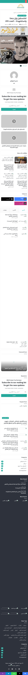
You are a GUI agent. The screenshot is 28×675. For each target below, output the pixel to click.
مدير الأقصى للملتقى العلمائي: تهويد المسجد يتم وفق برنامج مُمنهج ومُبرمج (15, 422)
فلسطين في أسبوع (17, 12)
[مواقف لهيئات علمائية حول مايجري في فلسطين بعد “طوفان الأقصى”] (5, 553)
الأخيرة (14, 210)
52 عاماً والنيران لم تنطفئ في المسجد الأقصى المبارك (11, 429)
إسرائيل (24, 625)
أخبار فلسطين (23, 461)
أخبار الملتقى (23, 468)
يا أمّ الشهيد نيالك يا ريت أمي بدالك (11, 234)
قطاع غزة (16, 637)
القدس (12, 630)
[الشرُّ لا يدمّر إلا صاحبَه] (23, 502)
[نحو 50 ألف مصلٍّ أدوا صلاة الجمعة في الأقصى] (22, 216)
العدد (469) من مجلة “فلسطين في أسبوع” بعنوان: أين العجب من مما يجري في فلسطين (7, 183)
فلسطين (21, 637)
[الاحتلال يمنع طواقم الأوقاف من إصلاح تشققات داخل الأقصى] (23, 449)
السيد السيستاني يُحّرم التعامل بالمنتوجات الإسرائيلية (10, 228)
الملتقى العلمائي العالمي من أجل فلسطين (18, 635)
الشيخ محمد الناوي (22, 630)
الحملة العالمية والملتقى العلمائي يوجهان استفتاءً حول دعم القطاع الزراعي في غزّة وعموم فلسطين (9, 442)
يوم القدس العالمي (22, 639)
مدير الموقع (23, 24)
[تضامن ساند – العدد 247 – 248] (23, 610)
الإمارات (19, 625)
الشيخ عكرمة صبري (8, 627)
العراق (16, 630)
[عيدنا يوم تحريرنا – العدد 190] (5, 615)
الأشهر (23, 210)
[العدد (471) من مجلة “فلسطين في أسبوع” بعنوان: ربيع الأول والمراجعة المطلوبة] (7, 160)
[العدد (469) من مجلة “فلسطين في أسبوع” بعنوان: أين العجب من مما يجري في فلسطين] (7, 176)
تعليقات (5, 210)
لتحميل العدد (24, 65)
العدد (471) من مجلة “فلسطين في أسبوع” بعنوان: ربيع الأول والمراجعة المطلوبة (8, 167)
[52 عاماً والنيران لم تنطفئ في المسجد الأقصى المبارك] (23, 430)
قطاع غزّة (10, 637)
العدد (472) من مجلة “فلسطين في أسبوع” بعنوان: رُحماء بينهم (22, 166)
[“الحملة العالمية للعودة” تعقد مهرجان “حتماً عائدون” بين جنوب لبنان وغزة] (23, 615)
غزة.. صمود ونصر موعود (12, 342)
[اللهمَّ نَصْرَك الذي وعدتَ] (22, 223)
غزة (25, 637)
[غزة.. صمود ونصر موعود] (22, 344)
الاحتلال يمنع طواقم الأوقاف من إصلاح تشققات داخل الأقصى (10, 448)
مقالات (24, 463)
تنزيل (21, 65)
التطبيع (7, 625)
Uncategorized (22, 470)
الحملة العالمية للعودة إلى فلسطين (20, 627)
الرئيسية (24, 12)
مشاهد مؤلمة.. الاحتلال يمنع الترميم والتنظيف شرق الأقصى (10, 435)
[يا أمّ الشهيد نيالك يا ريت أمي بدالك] (22, 286)
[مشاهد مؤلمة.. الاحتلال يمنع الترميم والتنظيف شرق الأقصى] (23, 436)
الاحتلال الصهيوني (13, 625)
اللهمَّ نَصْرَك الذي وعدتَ (12, 221)
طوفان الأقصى (6, 635)
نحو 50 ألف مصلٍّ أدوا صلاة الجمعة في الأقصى (11, 215)
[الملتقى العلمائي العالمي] (20, 6)
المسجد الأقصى (6, 630)
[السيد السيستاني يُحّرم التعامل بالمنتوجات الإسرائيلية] (22, 229)
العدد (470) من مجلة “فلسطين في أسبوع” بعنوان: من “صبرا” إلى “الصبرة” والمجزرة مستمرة (22, 184)
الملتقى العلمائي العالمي (21, 632)
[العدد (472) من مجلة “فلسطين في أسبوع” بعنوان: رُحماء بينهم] (21, 160)
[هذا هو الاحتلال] (14, 610)
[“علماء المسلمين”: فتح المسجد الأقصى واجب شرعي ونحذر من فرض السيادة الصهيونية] (14, 502)
